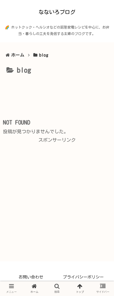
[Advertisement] (57, 93)
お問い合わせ (31, 277)
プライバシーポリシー (83, 277)
